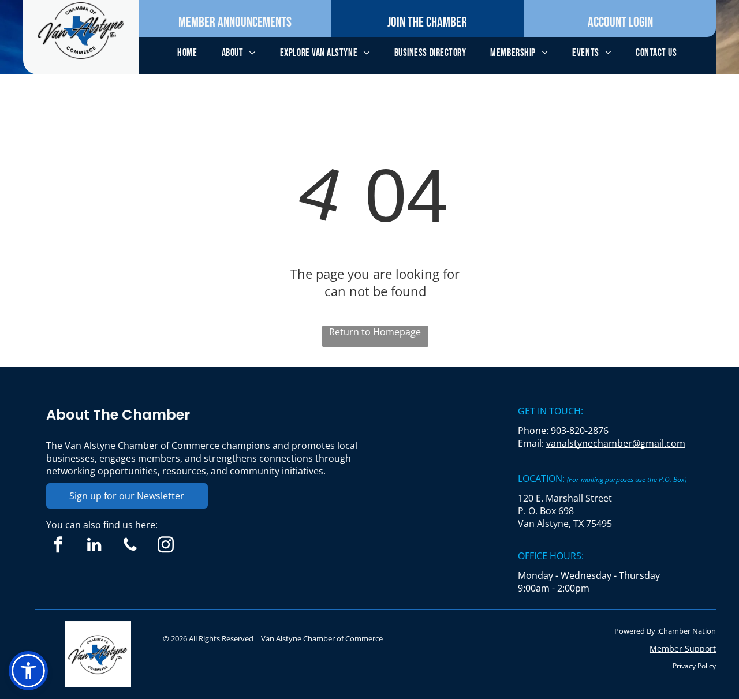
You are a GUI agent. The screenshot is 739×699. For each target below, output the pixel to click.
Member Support (683, 648)
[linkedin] (94, 546)
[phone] (130, 546)
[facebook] (58, 546)
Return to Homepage (375, 332)
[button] (28, 670)
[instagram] (166, 546)
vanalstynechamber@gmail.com (615, 443)
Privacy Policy (694, 666)
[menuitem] (187, 53)
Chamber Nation (687, 631)
